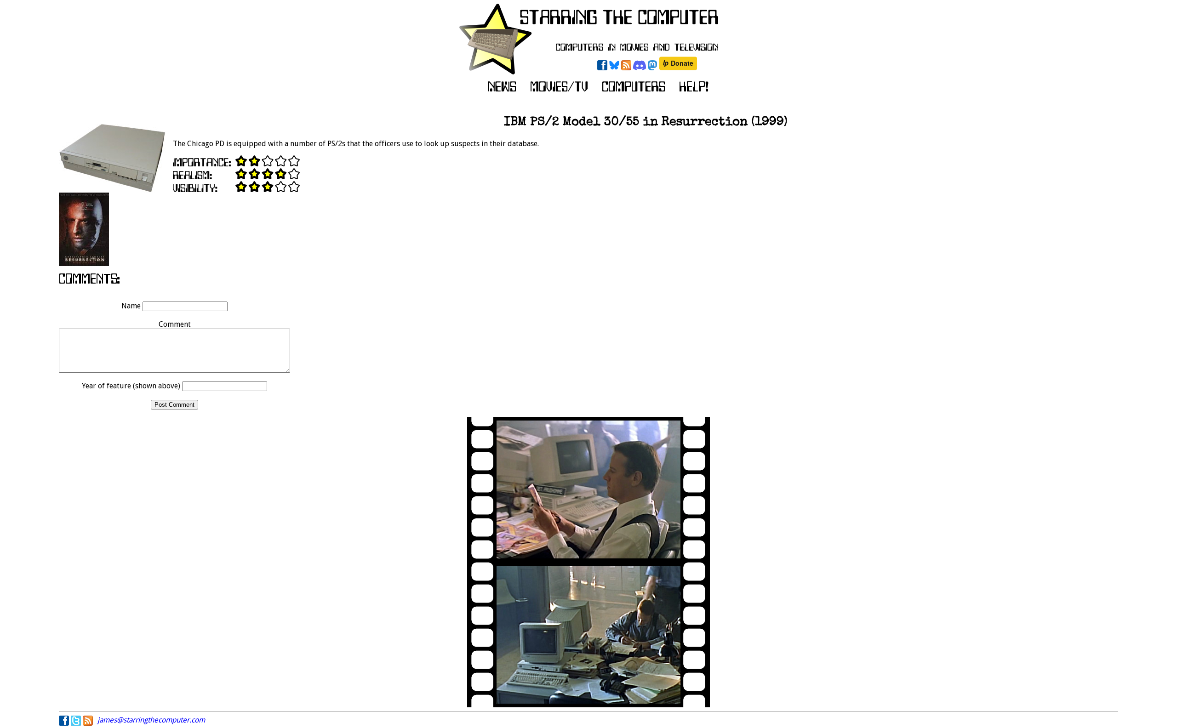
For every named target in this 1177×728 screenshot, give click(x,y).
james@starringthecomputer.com (151, 720)
